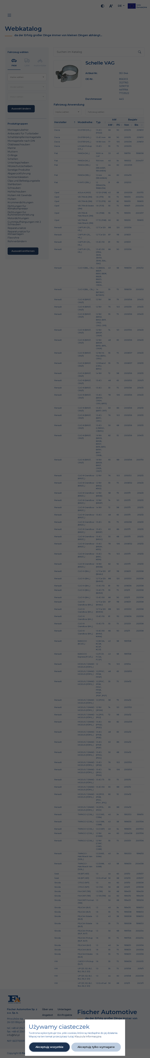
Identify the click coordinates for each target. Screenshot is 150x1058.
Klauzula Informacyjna (88, 1036)
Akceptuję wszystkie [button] (49, 1047)
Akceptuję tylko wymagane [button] (96, 1047)
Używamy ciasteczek (59, 1026)
